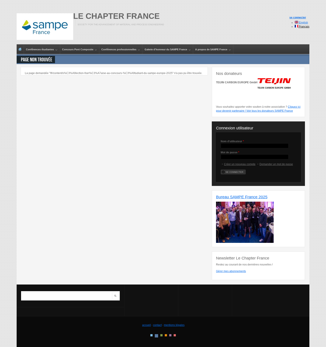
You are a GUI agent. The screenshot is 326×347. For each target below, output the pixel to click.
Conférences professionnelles (118, 49)
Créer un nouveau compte (239, 164)
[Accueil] (45, 26)
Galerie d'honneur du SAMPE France (165, 49)
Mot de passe (230, 152)
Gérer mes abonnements (231, 271)
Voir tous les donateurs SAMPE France (269, 110)
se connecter (297, 17)
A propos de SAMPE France (210, 49)
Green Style (161, 335)
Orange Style (166, 335)
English (303, 22)
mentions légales (174, 325)
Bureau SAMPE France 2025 (241, 197)
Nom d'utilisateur (232, 141)
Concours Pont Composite (76, 49)
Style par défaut (151, 335)
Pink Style (170, 335)
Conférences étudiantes (39, 49)
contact (157, 325)
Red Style (175, 335)
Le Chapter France (116, 16)
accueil (146, 325)
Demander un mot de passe (276, 164)
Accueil (20, 49)
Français (303, 26)
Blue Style (156, 335)
